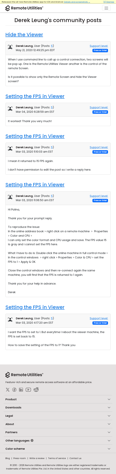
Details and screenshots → (77, 1)
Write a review (36, 458)
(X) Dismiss (108, 1)
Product (11, 399)
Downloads (13, 407)
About (9, 424)
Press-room (19, 458)
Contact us (75, 458)
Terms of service (57, 458)
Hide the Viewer (24, 34)
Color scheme (15, 449)
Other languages (17, 440)
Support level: (99, 46)
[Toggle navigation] (106, 8)
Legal (9, 416)
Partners (11, 432)
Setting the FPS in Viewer (34, 96)
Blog (7, 458)
